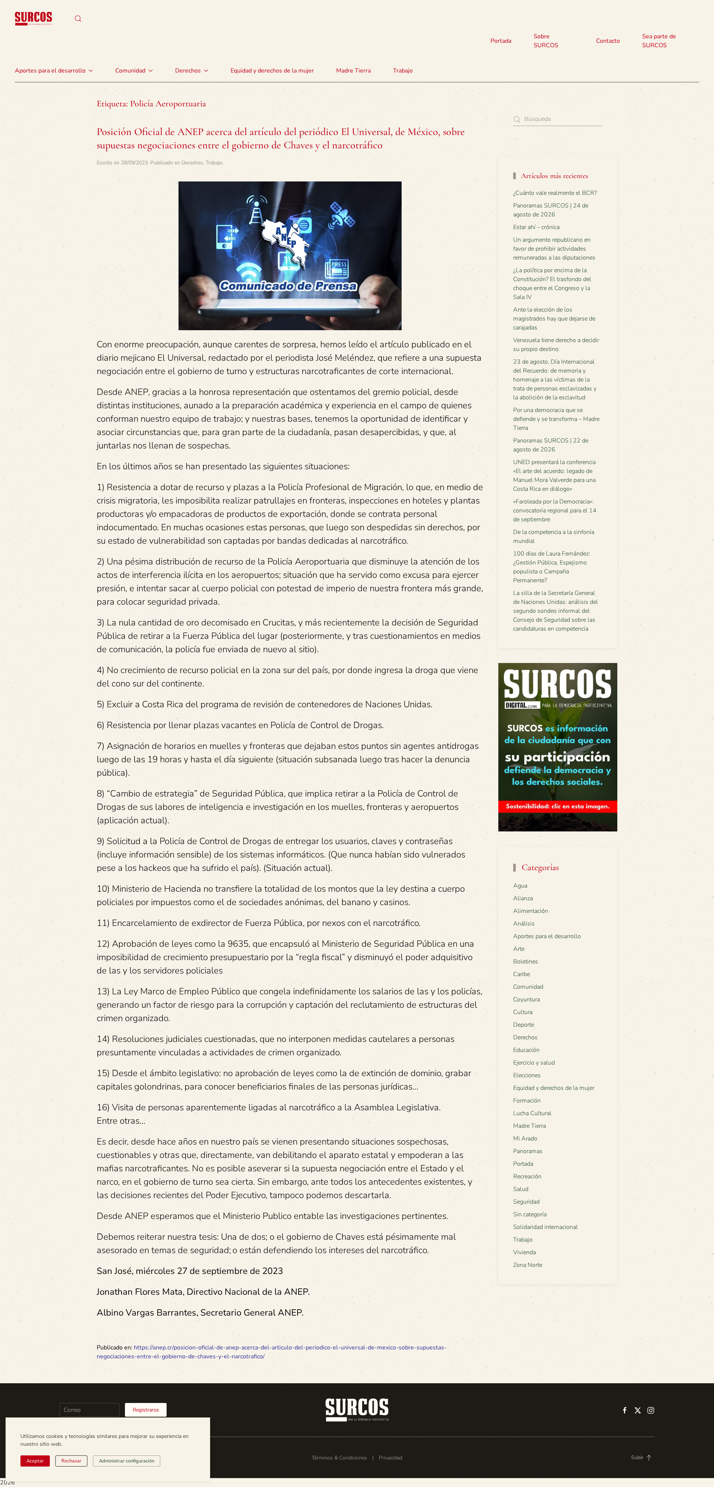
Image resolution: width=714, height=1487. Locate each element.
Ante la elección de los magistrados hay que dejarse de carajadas (554, 319)
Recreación (527, 1176)
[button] (78, 18)
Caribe (521, 974)
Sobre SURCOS (546, 40)
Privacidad (390, 1457)
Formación (527, 1101)
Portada (501, 41)
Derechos (192, 162)
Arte (518, 949)
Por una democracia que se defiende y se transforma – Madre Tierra (556, 419)
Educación (526, 1050)
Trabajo (403, 71)
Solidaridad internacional (545, 1227)
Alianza (523, 898)
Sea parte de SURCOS (659, 40)
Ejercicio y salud (534, 1063)
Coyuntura (526, 999)
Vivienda (524, 1252)
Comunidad (528, 987)
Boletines (525, 961)
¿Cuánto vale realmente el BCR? (555, 193)
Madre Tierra (353, 71)
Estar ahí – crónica (536, 227)
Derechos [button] (188, 71)
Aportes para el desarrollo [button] (50, 71)
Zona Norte (527, 1265)
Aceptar (35, 1461)
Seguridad (526, 1202)
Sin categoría (530, 1214)
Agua (520, 886)
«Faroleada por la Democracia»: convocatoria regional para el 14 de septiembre (554, 511)
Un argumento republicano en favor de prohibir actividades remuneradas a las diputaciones (554, 249)
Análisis (524, 924)
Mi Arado (525, 1138)
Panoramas (528, 1151)
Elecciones (527, 1075)
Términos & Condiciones (339, 1457)
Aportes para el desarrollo (547, 936)
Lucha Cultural (532, 1113)
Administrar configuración (126, 1461)
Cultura (523, 1012)
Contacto (608, 41)
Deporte (523, 1025)
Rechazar (71, 1461)
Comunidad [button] (130, 71)
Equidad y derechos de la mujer (272, 71)
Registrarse (146, 1409)
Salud (520, 1189)
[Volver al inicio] (33, 18)
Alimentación (530, 911)
